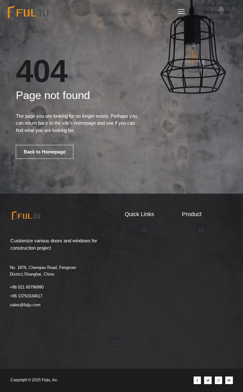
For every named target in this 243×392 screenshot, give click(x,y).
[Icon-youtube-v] (229, 380)
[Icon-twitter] (207, 380)
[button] (181, 12)
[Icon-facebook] (197, 380)
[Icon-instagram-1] (218, 380)
